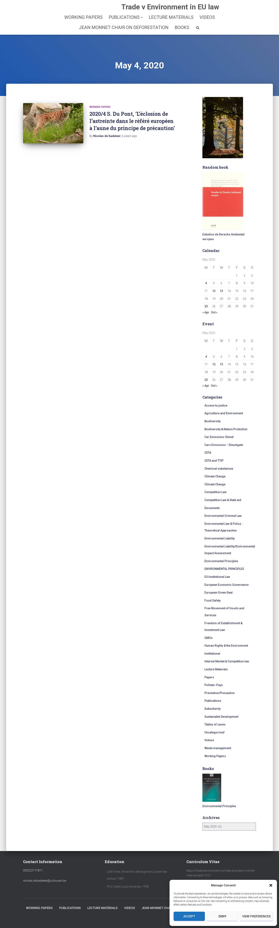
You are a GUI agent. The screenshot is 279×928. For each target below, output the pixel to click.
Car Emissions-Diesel (219, 437)
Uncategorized (214, 732)
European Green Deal (218, 592)
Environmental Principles (221, 561)
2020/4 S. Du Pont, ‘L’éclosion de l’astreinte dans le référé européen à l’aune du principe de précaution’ (132, 120)
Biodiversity (212, 421)
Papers (209, 677)
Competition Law (215, 492)
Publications (125, 17)
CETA (207, 452)
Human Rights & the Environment (226, 645)
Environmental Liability (219, 538)
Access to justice (215, 405)
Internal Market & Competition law (226, 661)
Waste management (217, 748)
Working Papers (83, 17)
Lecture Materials (171, 17)
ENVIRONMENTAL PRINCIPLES (224, 568)
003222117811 (33, 870)
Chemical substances (218, 468)
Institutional (212, 653)
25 (206, 306)
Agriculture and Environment (223, 413)
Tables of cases (214, 724)
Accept (189, 916)
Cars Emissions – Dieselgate (223, 445)
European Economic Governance (226, 584)
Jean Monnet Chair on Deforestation (124, 27)
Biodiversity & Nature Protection (225, 429)
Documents (212, 508)
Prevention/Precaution (219, 693)
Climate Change (214, 476)
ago (129, 136)
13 (221, 291)
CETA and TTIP (213, 460)
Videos (207, 17)
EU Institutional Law (217, 576)
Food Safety (212, 600)
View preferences (256, 916)
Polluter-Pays (213, 685)
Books (182, 27)
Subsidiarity (212, 708)
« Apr (205, 312)
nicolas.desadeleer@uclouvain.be (44, 880)
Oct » (214, 312)
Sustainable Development (221, 716)
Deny (222, 916)
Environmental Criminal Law (223, 515)
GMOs (208, 637)
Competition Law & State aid (222, 500)
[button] (271, 885)
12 (213, 291)
